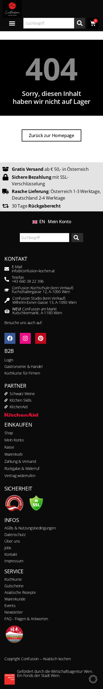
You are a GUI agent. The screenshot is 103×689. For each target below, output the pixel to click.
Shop (8, 432)
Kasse (9, 447)
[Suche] (79, 23)
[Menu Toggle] (12, 23)
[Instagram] (25, 338)
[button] (93, 679)
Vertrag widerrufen (19, 475)
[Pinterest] (40, 338)
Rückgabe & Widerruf (21, 468)
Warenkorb (13, 454)
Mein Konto (59, 222)
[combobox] (48, 23)
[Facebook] (9, 338)
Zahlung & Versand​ (20, 461)
